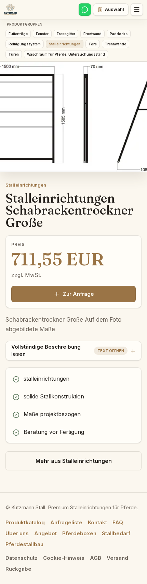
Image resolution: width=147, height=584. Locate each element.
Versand (117, 558)
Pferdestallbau (24, 544)
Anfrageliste (66, 522)
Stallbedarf (116, 533)
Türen (14, 54)
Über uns (17, 533)
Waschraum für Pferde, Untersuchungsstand (66, 54)
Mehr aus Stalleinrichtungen (74, 460)
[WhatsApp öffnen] (85, 9)
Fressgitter (66, 34)
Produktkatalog (25, 522)
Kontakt (97, 522)
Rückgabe (18, 569)
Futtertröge (18, 34)
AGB (95, 558)
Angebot (45, 533)
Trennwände (115, 44)
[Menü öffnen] (137, 9)
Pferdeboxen (79, 533)
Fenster (42, 34)
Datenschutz (21, 558)
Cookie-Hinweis (63, 558)
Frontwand (92, 34)
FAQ (117, 522)
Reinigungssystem (25, 44)
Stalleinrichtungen (64, 44)
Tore (93, 44)
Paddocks (119, 34)
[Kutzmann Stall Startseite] (10, 9)
